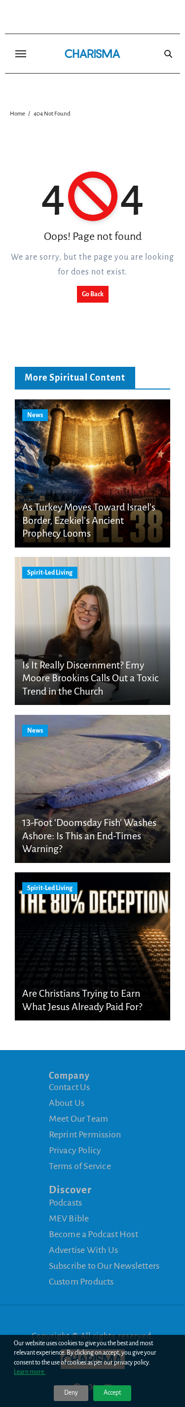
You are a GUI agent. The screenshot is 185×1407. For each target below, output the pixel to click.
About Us (67, 1103)
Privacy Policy (75, 1150)
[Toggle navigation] (20, 53)
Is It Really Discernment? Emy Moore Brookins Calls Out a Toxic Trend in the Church (90, 678)
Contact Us (69, 1087)
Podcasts (65, 1203)
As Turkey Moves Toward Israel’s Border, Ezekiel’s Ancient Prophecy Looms (88, 520)
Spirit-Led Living (50, 572)
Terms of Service (80, 1166)
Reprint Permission (85, 1134)
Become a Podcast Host (93, 1234)
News (35, 415)
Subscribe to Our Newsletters (104, 1266)
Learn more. (29, 1371)
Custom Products (81, 1282)
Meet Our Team (79, 1119)
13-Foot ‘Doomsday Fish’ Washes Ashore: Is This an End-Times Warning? (89, 835)
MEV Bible (69, 1218)
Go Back (93, 294)
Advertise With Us (83, 1250)
